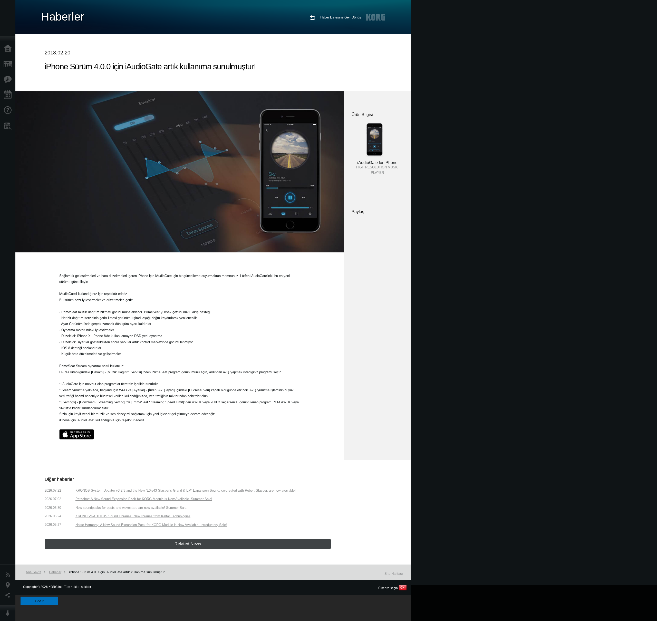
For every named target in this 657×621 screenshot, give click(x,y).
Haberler (9, 575)
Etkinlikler (9, 95)
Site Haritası (393, 574)
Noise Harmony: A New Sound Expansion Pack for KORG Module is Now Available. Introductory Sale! (151, 525)
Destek (9, 110)
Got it (39, 601)
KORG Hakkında (9, 613)
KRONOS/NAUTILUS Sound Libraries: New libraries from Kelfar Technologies (132, 516)
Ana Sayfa (9, 48)
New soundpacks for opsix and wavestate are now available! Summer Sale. (131, 508)
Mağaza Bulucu (9, 125)
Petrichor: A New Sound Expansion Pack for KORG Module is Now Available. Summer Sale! (143, 499)
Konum (9, 585)
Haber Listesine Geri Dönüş (340, 17)
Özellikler (9, 79)
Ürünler (9, 64)
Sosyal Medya (9, 595)
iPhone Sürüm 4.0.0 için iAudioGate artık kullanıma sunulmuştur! (117, 572)
